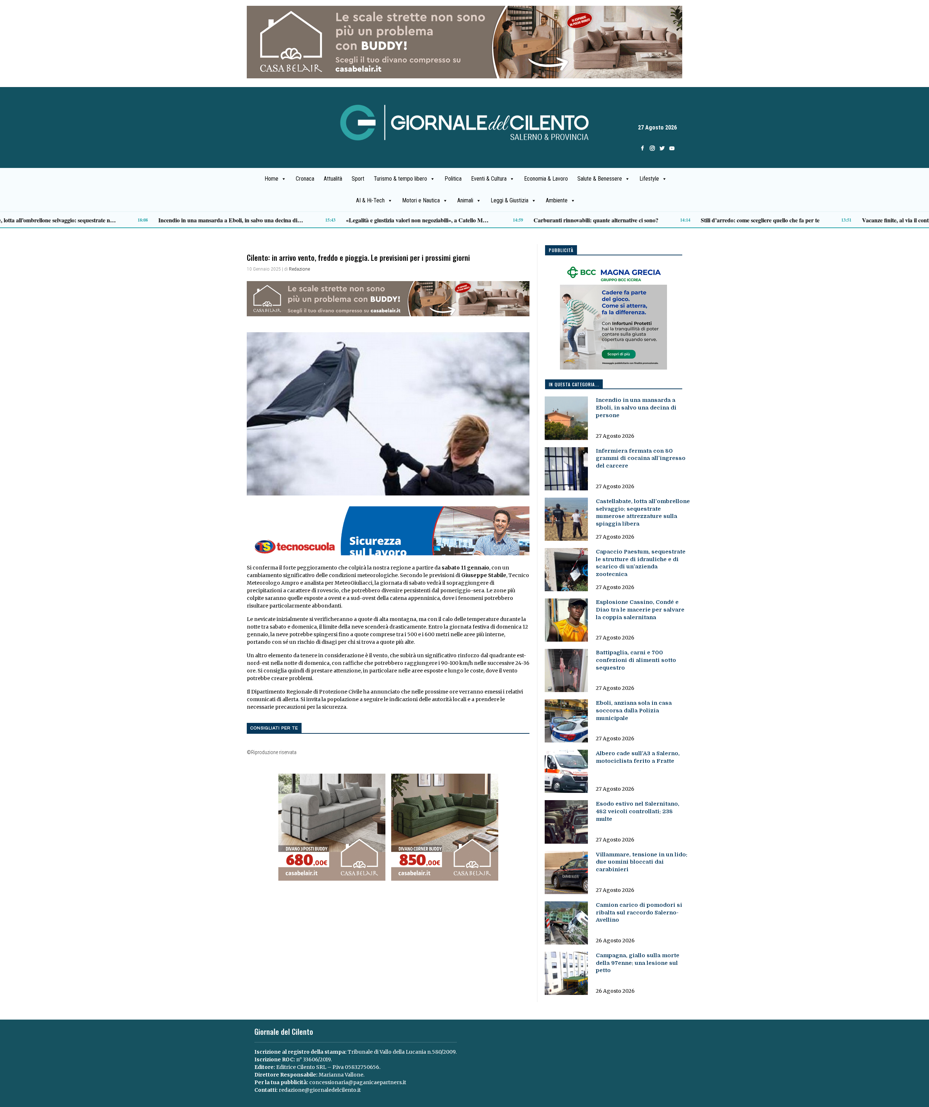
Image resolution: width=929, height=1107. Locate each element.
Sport (358, 178)
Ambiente (557, 200)
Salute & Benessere (599, 178)
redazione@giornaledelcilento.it (320, 1090)
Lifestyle (649, 178)
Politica (453, 178)
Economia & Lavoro (546, 178)
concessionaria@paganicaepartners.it (357, 1082)
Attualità (333, 178)
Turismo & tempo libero (400, 178)
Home (271, 178)
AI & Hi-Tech (370, 200)
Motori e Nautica (421, 200)
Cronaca (305, 178)
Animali (465, 200)
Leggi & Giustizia (509, 200)
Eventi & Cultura (489, 178)
